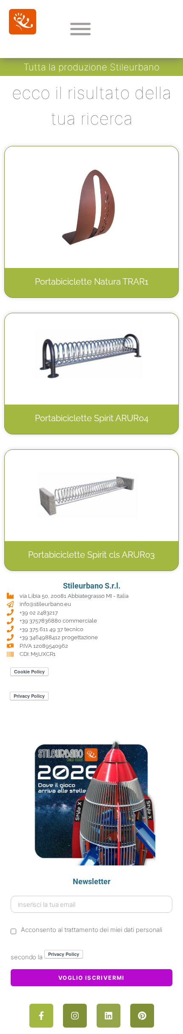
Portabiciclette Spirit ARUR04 (92, 418)
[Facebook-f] (41, 1016)
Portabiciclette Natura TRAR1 (92, 282)
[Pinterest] (142, 1016)
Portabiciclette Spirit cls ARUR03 (91, 555)
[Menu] (80, 29)
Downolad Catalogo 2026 (91, 723)
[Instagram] (75, 1016)
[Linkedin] (108, 1016)
